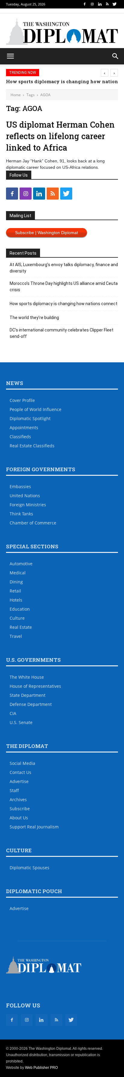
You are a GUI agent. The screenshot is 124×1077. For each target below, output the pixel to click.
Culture (17, 618)
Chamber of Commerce (33, 523)
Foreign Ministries (28, 504)
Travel (16, 636)
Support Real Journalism (34, 827)
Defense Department (31, 704)
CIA (13, 713)
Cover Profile (22, 400)
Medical (18, 573)
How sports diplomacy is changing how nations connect (63, 303)
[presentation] (104, 73)
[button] (115, 56)
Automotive (21, 563)
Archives (18, 799)
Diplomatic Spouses (29, 867)
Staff (14, 790)
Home (16, 94)
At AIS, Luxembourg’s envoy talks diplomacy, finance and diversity (64, 267)
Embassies (20, 486)
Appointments (24, 427)
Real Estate (21, 627)
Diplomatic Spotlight (30, 418)
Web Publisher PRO (41, 1068)
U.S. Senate (21, 722)
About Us (19, 818)
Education (20, 609)
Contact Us (20, 772)
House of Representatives (35, 686)
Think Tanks (21, 514)
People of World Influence (35, 409)
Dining (16, 582)
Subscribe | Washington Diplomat (46, 232)
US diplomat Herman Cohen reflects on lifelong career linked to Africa (60, 136)
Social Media (22, 763)
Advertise (19, 781)
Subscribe (20, 808)
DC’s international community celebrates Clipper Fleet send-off (61, 333)
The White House (27, 677)
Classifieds (20, 436)
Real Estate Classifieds (32, 446)
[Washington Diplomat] (62, 31)
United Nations (25, 495)
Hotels (16, 600)
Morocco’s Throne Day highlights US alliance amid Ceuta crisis (64, 286)
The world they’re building (34, 317)
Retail (15, 591)
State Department (27, 695)
